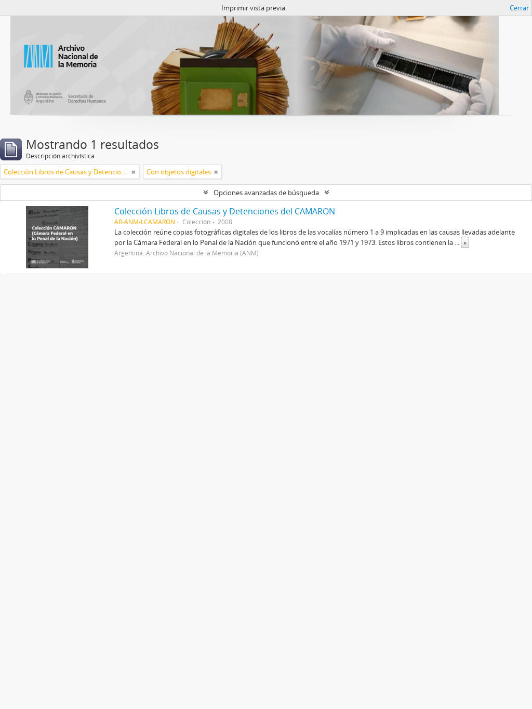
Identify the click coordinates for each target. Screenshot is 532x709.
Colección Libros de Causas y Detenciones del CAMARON (224, 211)
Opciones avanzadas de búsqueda (266, 192)
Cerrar (519, 7)
